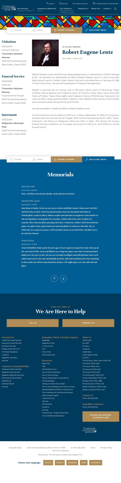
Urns (43, 349)
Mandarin (72, 462)
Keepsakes (46, 340)
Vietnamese (96, 462)
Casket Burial (6, 381)
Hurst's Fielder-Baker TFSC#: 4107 (94, 378)
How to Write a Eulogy (50, 375)
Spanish (59, 462)
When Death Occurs (49, 369)
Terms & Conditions (60, 451)
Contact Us (88, 323)
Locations (51, 3)
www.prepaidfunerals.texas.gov (53, 416)
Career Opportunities (89, 355)
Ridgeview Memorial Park (11, 372)
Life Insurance (47, 404)
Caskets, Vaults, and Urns (10, 349)
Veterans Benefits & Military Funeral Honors (57, 389)
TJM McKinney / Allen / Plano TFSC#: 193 (96, 360)
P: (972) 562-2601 (78, 448)
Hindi (83, 462)
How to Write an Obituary (51, 372)
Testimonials (86, 340)
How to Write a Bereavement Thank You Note (58, 386)
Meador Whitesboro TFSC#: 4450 (94, 386)
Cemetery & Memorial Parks (12, 369)
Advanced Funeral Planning (12, 343)
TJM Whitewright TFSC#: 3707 (93, 375)
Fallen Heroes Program (50, 395)
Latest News (86, 352)
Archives (5, 360)
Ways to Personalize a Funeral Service (55, 378)
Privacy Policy (106, 448)
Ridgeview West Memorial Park (13, 375)
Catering (45, 401)
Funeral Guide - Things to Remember (55, 413)
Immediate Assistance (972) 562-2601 (106, 3)
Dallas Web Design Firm (72, 455)
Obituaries (64, 3)
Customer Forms (48, 398)
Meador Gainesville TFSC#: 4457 (93, 389)
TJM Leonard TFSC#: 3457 (91, 369)
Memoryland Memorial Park (12, 378)
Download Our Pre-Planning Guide (100, 416)
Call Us (33, 323)
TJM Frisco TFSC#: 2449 (90, 366)
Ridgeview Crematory (9, 357)
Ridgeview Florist (48, 343)
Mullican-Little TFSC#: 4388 (92, 381)
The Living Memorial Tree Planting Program (57, 392)
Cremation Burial (8, 384)
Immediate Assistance (10, 352)
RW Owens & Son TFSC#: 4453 (93, 384)
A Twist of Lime (47, 346)
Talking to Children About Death (53, 384)
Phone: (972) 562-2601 (90, 398)
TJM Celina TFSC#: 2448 (90, 363)
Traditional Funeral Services (11, 340)
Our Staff (85, 343)
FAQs (93, 448)
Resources (46, 363)
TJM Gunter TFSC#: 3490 (91, 372)
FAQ (43, 366)
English (48, 462)
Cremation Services (9, 346)
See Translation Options (80, 3)
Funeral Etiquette (48, 381)
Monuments (46, 352)
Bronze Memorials (48, 355)
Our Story (85, 346)
